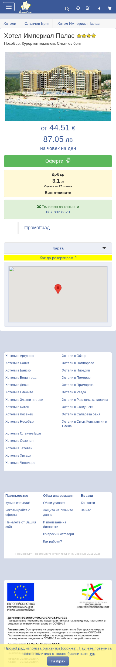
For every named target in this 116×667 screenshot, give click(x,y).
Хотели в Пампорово (78, 363)
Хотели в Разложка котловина (85, 400)
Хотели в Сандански (77, 407)
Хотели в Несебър (19, 421)
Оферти (54, 161)
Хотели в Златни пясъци (24, 400)
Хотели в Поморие (76, 378)
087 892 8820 (58, 212)
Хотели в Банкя (17, 363)
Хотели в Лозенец (19, 414)
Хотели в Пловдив (76, 370)
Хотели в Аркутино (19, 356)
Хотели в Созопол (19, 441)
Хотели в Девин (17, 385)
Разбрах (58, 661)
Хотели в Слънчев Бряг (23, 433)
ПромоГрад (37, 227)
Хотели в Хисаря (18, 455)
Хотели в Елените (19, 392)
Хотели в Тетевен (18, 448)
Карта (58, 248)
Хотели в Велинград (20, 378)
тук (92, 653)
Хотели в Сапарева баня (81, 414)
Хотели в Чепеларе (20, 463)
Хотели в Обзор (74, 356)
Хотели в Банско (18, 370)
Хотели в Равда (74, 392)
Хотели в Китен (17, 407)
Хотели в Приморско (78, 385)
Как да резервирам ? (58, 258)
